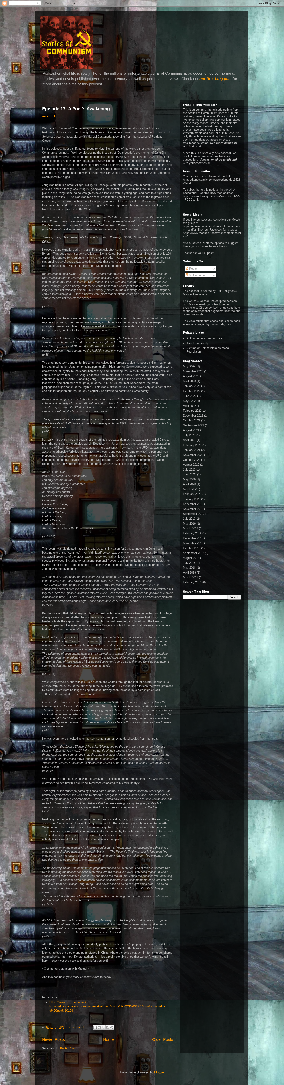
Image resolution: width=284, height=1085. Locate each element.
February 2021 (192, 445)
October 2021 (191, 420)
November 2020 (193, 455)
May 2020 (189, 479)
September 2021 (193, 425)
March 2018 (190, 577)
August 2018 (191, 558)
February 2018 (192, 582)
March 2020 (190, 489)
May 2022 (189, 401)
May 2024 (189, 366)
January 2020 (191, 499)
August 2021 (191, 430)
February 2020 (192, 494)
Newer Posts (53, 1039)
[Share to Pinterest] (112, 1027)
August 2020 (191, 464)
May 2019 (189, 523)
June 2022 (189, 396)
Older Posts (162, 1039)
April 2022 (189, 405)
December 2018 (193, 538)
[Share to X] (103, 1027)
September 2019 (193, 513)
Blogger (159, 1072)
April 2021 (189, 440)
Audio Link (49, 116)
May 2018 (189, 567)
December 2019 (193, 504)
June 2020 (189, 474)
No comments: (77, 1027)
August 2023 (191, 376)
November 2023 (193, 371)
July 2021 (189, 435)
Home (108, 1039)
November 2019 (193, 509)
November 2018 (193, 543)
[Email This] (95, 1027)
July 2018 (189, 562)
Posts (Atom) (68, 1048)
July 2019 (189, 518)
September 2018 (193, 553)
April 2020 (189, 484)
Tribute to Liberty (197, 343)
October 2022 (191, 391)
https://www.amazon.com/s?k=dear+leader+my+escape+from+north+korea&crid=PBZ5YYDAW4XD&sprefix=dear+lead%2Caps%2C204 (107, 1006)
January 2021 (191, 450)
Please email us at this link (218, 159)
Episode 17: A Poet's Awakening (76, 108)
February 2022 (192, 410)
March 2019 (190, 528)
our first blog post (215, 79)
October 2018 (191, 548)
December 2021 (193, 415)
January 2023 (191, 386)
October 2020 (191, 459)
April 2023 (189, 381)
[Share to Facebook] (107, 1027)
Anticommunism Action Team (205, 338)
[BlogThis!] (99, 1027)
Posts (192, 268)
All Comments (197, 275)
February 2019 (192, 533)
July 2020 (189, 469)
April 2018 (189, 572)
